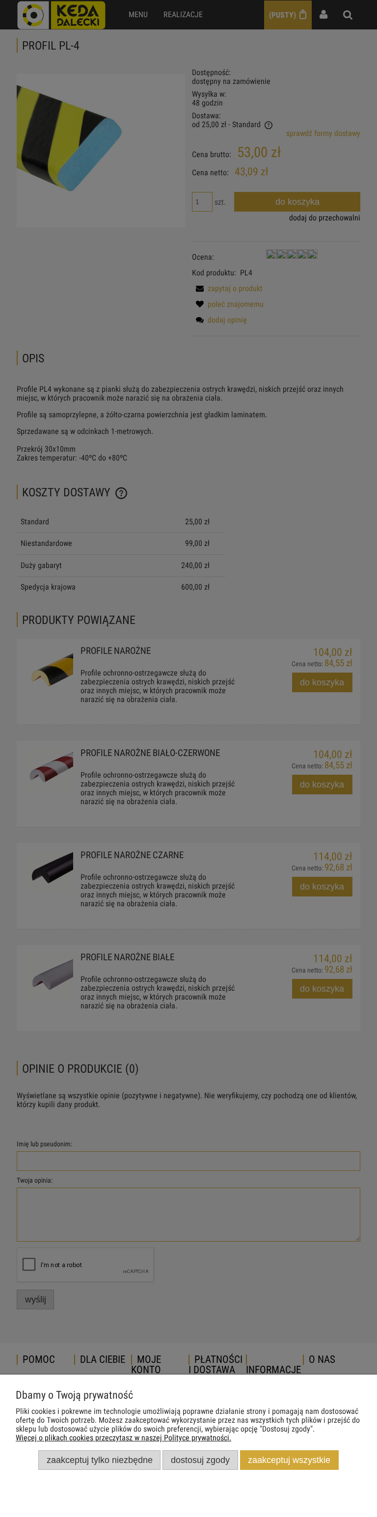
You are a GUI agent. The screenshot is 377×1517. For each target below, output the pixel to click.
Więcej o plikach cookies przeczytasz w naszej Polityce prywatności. (123, 1437)
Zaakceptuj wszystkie (289, 1460)
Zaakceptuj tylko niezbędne (100, 1460)
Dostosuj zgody (200, 1460)
